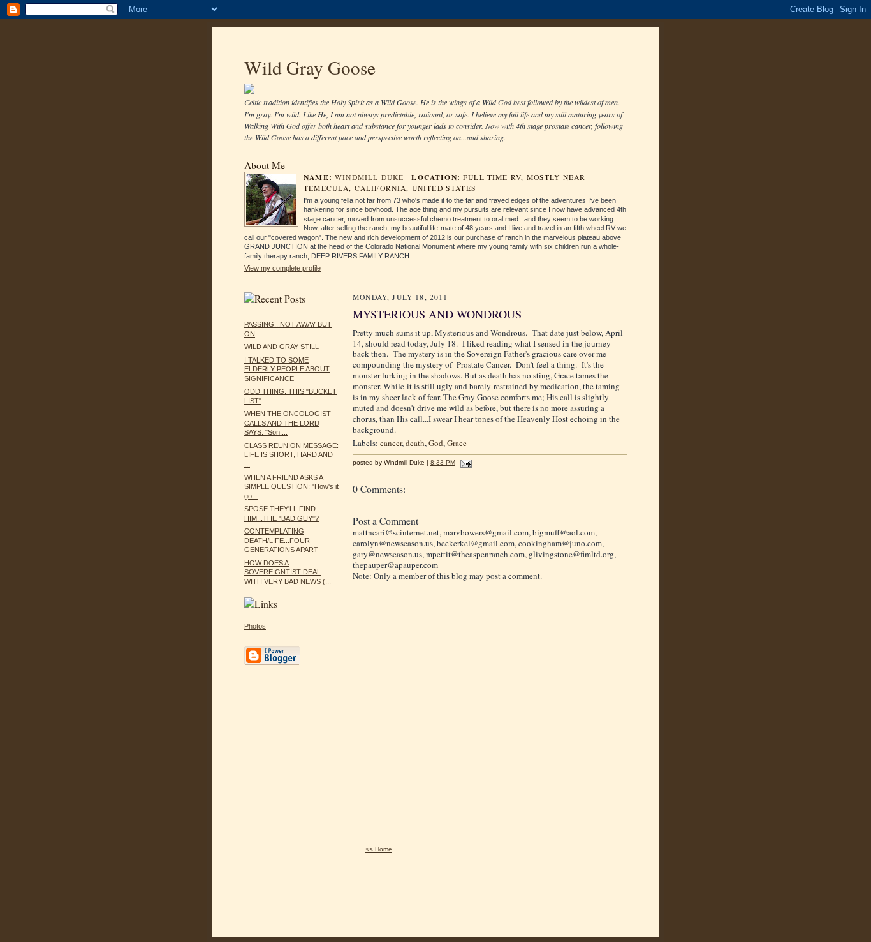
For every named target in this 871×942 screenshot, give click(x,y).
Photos (255, 626)
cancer (391, 443)
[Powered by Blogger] (272, 663)
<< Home (378, 849)
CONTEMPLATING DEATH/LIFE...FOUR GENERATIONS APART (281, 540)
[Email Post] (464, 462)
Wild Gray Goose (310, 67)
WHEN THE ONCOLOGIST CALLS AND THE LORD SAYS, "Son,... (287, 423)
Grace (457, 443)
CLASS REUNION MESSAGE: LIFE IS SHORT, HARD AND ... (291, 455)
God (435, 443)
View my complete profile (282, 268)
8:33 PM (442, 462)
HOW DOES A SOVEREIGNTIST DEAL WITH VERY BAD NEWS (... (287, 572)
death (415, 443)
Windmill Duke (370, 177)
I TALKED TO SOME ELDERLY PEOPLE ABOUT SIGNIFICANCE (287, 369)
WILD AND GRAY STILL (281, 346)
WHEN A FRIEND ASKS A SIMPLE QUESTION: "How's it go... (291, 487)
